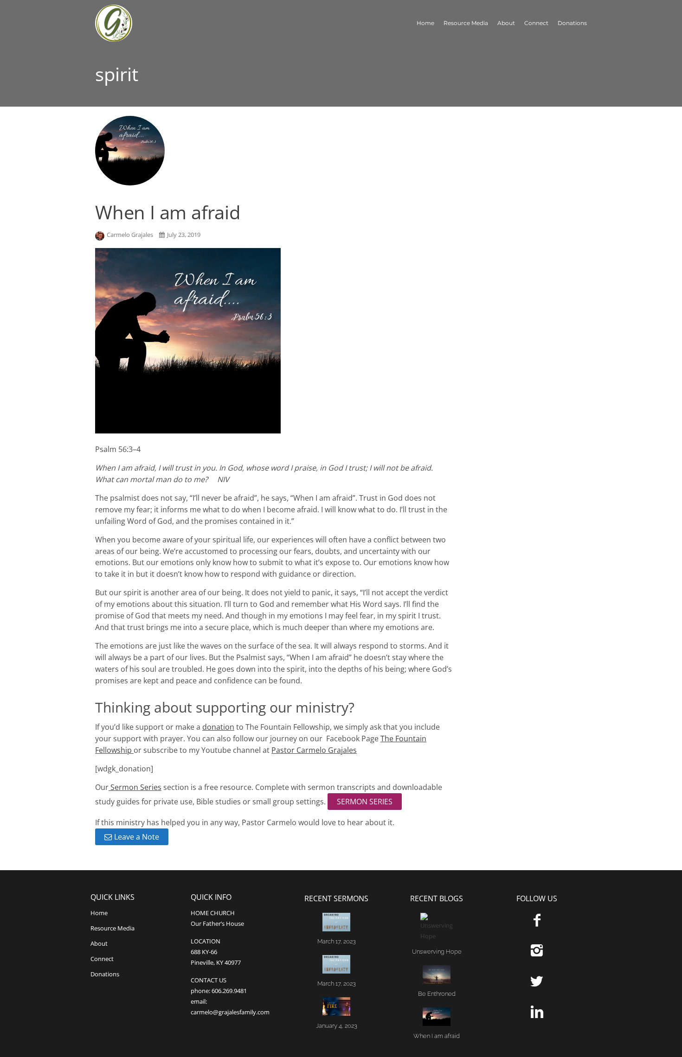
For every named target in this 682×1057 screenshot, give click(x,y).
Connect (536, 22)
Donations (572, 22)
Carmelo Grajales (130, 234)
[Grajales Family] (139, 23)
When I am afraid (167, 212)
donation (218, 727)
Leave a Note (136, 837)
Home (425, 22)
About (506, 22)
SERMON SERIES (364, 801)
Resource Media (466, 22)
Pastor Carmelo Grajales (314, 750)
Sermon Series (135, 787)
